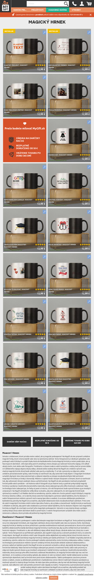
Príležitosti (37, 10)
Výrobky (76, 10)
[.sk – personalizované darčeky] (5, 6)
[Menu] (18, 567)
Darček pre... (19, 10)
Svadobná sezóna (57, 10)
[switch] (16, 569)
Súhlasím (53, 578)
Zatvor (90, 14)
